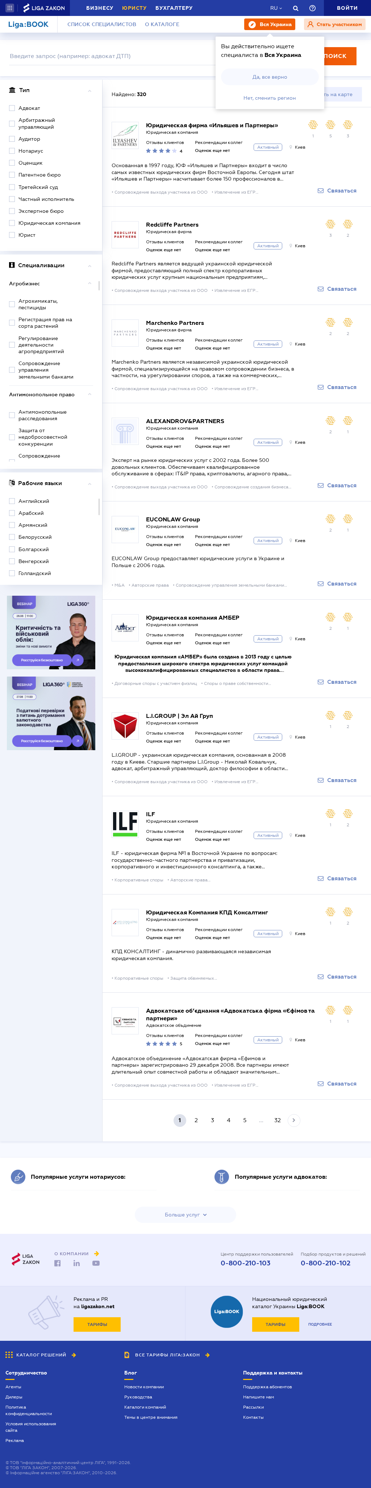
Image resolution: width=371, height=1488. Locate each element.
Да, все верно (270, 77)
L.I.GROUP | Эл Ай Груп (179, 715)
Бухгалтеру (174, 8)
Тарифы (97, 1324)
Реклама (14, 1440)
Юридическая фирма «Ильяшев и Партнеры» (212, 125)
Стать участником (338, 24)
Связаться (342, 190)
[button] (9, 8)
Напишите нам (258, 1397)
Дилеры (13, 1397)
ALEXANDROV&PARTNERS (185, 421)
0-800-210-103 (245, 1263)
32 (277, 1120)
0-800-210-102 (325, 1263)
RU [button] (274, 8)
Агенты (13, 1386)
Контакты (253, 1417)
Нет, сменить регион (269, 98)
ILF (150, 814)
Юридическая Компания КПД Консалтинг (207, 912)
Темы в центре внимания (151, 1417)
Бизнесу (99, 8)
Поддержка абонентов (267, 1386)
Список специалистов (101, 24)
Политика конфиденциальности (28, 1410)
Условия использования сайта (30, 1427)
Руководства (138, 1397)
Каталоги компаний (145, 1407)
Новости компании (144, 1386)
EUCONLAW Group (173, 519)
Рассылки (253, 1407)
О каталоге (162, 24)
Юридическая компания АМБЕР (192, 617)
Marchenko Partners (175, 322)
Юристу (134, 8)
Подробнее (320, 1324)
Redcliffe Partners (172, 224)
